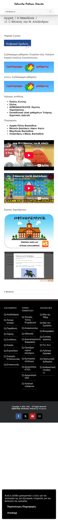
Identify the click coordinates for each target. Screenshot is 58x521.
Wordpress (42, 409)
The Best (47, 345)
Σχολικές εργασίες (47, 338)
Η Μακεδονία (9, 292)
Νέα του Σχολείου (47, 324)
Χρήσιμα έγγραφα (47, 352)
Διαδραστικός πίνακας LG (48, 370)
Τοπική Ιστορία (10, 321)
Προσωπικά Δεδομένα (48, 360)
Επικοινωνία (12, 364)
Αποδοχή (12, 513)
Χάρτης (10, 334)
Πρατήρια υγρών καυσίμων (29, 350)
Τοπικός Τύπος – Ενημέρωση (30, 320)
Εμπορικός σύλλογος (30, 360)
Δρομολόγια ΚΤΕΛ (30, 368)
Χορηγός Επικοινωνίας (12, 357)
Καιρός (10, 345)
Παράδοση (12, 328)
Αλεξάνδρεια (12, 314)
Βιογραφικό (48, 331)
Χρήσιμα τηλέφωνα (29, 385)
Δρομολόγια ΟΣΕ (30, 376)
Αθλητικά (29, 333)
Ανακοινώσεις (30, 328)
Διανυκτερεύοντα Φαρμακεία (30, 340)
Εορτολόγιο (12, 350)
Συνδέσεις (11, 339)
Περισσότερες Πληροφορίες (21, 506)
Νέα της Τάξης (46, 316)
